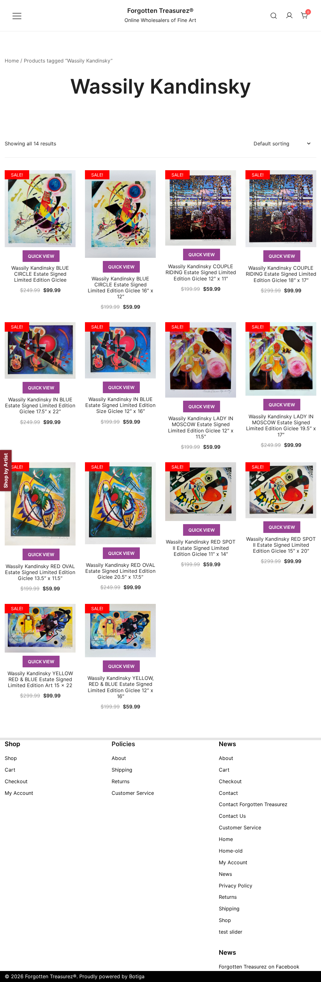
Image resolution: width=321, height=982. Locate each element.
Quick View (41, 256)
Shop (11, 758)
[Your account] (289, 16)
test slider (230, 932)
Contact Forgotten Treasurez (253, 804)
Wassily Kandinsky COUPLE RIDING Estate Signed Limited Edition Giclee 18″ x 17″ (281, 274)
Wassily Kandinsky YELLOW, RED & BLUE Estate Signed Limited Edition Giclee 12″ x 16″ (120, 687)
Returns (120, 781)
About (119, 758)
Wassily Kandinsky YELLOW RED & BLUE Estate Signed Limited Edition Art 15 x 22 (40, 679)
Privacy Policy (235, 885)
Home (12, 60)
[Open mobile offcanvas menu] (17, 15)
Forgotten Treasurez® (160, 10)
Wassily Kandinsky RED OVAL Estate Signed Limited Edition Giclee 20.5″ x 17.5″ (120, 571)
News (225, 874)
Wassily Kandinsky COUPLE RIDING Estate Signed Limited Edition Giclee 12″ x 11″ (201, 272)
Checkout (16, 781)
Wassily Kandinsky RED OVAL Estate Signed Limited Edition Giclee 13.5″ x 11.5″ (40, 572)
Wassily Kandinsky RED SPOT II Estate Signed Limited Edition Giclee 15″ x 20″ (281, 545)
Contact (228, 793)
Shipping (122, 770)
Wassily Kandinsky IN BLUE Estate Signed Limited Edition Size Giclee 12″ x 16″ (120, 405)
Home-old (231, 851)
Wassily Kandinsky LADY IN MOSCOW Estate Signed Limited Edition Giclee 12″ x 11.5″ (201, 427)
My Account (19, 793)
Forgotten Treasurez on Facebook (259, 966)
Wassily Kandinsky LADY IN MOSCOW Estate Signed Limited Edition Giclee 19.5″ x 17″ (281, 425)
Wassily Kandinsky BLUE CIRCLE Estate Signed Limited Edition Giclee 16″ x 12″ (120, 287)
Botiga (137, 976)
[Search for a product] (274, 15)
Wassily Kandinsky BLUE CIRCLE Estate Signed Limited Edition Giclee (40, 274)
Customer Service (133, 793)
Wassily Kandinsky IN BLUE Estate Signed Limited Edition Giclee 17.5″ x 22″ (40, 405)
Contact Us (232, 816)
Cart (10, 770)
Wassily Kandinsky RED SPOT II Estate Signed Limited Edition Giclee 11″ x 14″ (200, 548)
